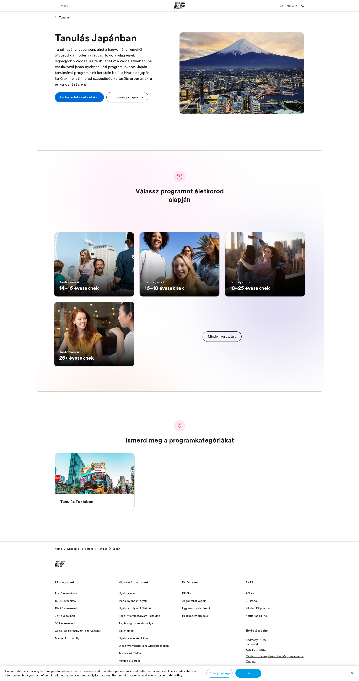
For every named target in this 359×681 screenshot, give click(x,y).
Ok (248, 673)
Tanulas (64, 17)
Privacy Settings (219, 673)
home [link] (58, 548)
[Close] (352, 673)
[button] (62, 5)
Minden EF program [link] (80, 548)
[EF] (179, 5)
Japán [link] (116, 548)
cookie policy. (173, 675)
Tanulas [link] (102, 548)
